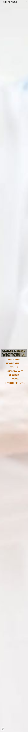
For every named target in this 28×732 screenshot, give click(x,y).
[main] (14, 372)
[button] (1, 2)
